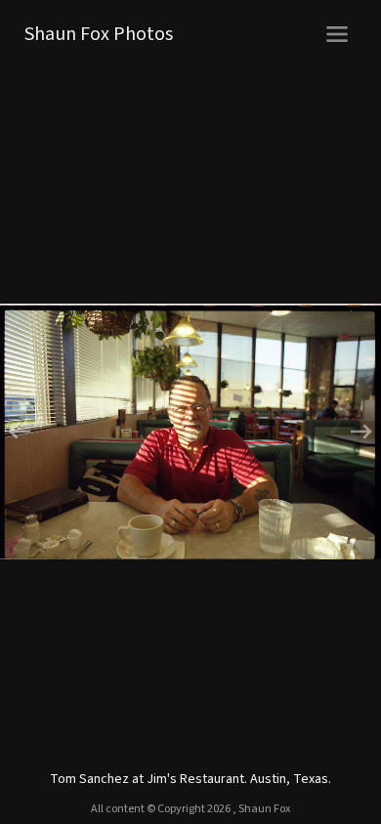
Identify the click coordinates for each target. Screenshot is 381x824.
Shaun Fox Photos (98, 34)
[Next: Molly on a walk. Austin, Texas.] (285, 431)
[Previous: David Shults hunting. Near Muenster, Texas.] (95, 431)
